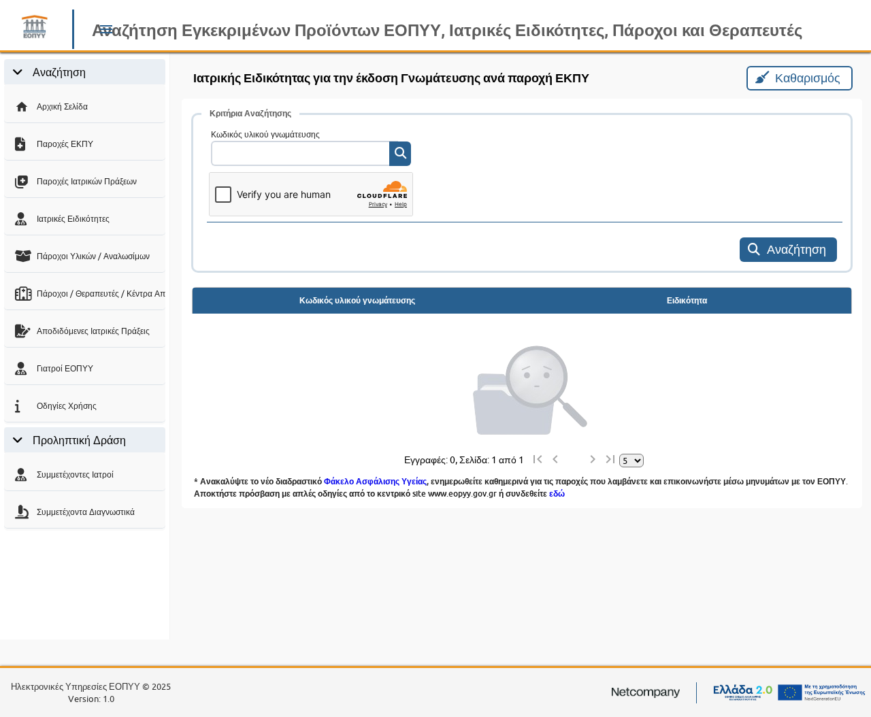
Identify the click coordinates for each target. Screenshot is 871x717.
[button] (106, 32)
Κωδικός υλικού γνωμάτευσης (265, 134)
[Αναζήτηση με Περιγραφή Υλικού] (400, 153)
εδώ (557, 493)
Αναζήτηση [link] (59, 72)
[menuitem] (84, 104)
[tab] (84, 72)
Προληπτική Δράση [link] (79, 440)
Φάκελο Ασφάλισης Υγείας (375, 481)
